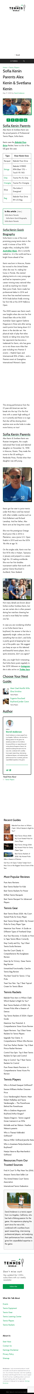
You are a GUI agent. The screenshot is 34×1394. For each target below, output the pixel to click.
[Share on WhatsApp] (21, 120)
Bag (5, 198)
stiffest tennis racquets (13, 895)
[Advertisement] (17, 384)
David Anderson (14, 731)
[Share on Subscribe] (26, 120)
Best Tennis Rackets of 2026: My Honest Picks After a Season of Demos (17, 856)
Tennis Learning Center (12, 1316)
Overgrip (7, 183)
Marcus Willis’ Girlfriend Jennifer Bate (19, 1140)
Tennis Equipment (10, 1308)
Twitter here (25, 669)
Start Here (7, 1341)
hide (19, 211)
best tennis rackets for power (16, 890)
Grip (5, 177)
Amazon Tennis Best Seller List (16, 1174)
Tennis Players (14, 67)
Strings (6, 169)
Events (5, 1304)
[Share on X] (17, 120)
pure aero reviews (11, 882)
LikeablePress (25, 1392)
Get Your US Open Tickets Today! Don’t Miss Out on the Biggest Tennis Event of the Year (18, 865)
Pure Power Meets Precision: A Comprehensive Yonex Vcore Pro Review (17, 1070)
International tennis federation (16, 1186)
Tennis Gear (7, 1312)
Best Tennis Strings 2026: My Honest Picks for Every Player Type (24, 847)
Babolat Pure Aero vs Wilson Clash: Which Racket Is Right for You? (23, 828)
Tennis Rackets (9, 1325)
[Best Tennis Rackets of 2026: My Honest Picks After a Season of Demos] (8, 855)
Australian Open (10, 251)
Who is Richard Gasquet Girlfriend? (18, 1085)
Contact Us (7, 1345)
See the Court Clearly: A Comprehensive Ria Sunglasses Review (16, 953)
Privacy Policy (8, 1354)
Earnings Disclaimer (10, 1350)
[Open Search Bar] (24, 61)
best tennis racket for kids (15, 886)
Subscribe (13, 1286)
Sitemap (6, 1358)
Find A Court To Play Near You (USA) (18, 1170)
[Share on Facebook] (13, 120)
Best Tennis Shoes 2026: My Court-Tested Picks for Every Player (23, 838)
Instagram (25, 666)
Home (5, 67)
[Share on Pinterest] (9, 120)
